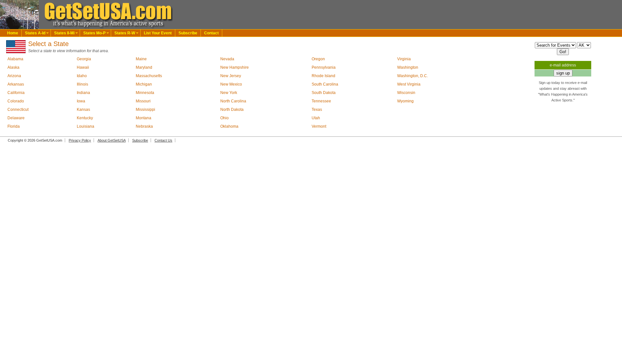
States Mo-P (94, 33)
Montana (143, 118)
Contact (211, 33)
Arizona (14, 76)
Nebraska (144, 126)
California (16, 92)
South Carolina (325, 84)
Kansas (83, 109)
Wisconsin (406, 92)
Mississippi (145, 109)
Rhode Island (323, 76)
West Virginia (408, 84)
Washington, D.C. (412, 76)
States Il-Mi (64, 33)
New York (228, 92)
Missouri (143, 101)
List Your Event (158, 33)
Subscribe (188, 33)
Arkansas (15, 84)
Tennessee (321, 101)
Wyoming (405, 101)
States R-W (124, 33)
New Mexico (231, 84)
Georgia (84, 59)
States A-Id (35, 33)
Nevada (227, 59)
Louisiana (85, 126)
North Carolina (233, 101)
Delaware (16, 118)
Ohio (224, 118)
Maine (141, 59)
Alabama (15, 59)
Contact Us (163, 140)
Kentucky (85, 118)
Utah (316, 118)
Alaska (13, 67)
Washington (407, 67)
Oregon (318, 59)
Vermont (319, 126)
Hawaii (83, 67)
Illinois (82, 84)
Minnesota (145, 92)
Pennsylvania (324, 67)
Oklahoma (229, 126)
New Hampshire (234, 67)
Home (12, 33)
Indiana (83, 92)
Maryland (144, 67)
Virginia (404, 59)
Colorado (15, 101)
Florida (13, 126)
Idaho (82, 76)
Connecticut (18, 109)
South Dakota (324, 92)
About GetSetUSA (112, 140)
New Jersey (230, 76)
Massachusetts (149, 76)
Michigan (144, 84)
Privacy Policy (80, 140)
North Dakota (232, 109)
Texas (317, 109)
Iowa (81, 101)
